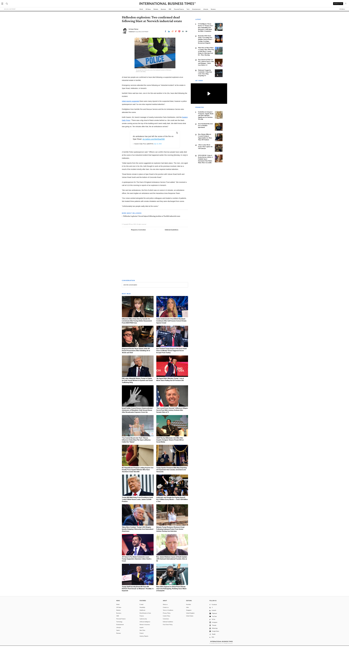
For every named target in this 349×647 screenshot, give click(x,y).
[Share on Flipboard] (176, 31)
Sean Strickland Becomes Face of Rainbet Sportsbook (205, 125)
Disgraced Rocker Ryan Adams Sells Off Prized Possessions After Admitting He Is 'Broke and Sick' (136, 350)
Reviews (213, 9)
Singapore (188, 610)
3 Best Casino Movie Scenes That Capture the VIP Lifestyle (205, 146)
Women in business (145, 624)
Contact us (166, 607)
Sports (118, 630)
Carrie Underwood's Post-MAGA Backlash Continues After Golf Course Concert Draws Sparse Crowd (171, 321)
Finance (142, 616)
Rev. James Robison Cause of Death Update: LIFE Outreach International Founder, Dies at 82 (171, 559)
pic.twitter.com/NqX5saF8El (154, 139)
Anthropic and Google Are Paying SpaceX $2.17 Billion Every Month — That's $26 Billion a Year (172, 499)
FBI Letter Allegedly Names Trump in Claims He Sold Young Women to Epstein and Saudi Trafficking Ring (137, 380)
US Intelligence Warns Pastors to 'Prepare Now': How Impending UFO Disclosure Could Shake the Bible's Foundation (205, 27)
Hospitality (142, 607)
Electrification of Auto (145, 613)
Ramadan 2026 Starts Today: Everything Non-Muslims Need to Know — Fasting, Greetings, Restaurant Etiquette (206, 39)
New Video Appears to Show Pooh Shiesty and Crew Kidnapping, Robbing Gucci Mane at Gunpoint (171, 588)
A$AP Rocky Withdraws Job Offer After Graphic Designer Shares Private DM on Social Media (170, 440)
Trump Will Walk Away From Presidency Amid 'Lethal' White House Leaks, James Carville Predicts (137, 499)
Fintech (142, 633)
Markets (156, 9)
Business (163, 9)
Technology (119, 621)
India (187, 607)
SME (170, 9)
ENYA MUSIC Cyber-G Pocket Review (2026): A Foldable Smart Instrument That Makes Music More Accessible (205, 159)
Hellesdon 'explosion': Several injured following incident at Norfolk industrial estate (151, 216)
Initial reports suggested (130, 101)
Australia (188, 604)
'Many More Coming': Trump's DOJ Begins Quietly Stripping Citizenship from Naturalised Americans (137, 529)
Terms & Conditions (168, 610)
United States (189, 616)
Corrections (166, 619)
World (141, 9)
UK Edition (342, 9)
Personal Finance (179, 9)
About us (165, 604)
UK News (148, 9)
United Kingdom (190, 613)
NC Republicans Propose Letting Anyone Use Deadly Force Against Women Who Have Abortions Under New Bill (137, 469)
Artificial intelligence (145, 621)
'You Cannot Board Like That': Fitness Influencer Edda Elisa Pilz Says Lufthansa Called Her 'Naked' (136, 440)
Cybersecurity (143, 619)
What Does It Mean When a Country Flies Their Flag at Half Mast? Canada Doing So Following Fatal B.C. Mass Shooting (206, 51)
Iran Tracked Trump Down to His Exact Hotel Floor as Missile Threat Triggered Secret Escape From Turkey (171, 350)
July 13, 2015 (158, 144)
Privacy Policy (167, 613)
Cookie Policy (166, 616)
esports (142, 627)
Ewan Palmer (134, 29)
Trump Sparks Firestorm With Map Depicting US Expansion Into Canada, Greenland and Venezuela (171, 469)
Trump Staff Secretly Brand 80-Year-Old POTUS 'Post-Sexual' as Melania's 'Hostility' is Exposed (138, 588)
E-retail (141, 604)
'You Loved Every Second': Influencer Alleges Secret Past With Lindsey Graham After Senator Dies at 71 (172, 410)
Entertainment (196, 9)
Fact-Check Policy (168, 624)
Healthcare (142, 610)
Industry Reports (144, 636)
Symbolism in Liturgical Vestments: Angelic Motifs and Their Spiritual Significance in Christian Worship (205, 115)
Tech (188, 9)
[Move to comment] (186, 31)
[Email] (182, 31)
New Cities (142, 630)
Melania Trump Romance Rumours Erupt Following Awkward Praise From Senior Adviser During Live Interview (170, 529)
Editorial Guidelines (171, 230)
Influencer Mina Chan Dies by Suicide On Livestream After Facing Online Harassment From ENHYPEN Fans (137, 321)
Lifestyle (205, 9)
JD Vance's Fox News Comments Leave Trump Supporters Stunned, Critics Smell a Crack (136, 559)
